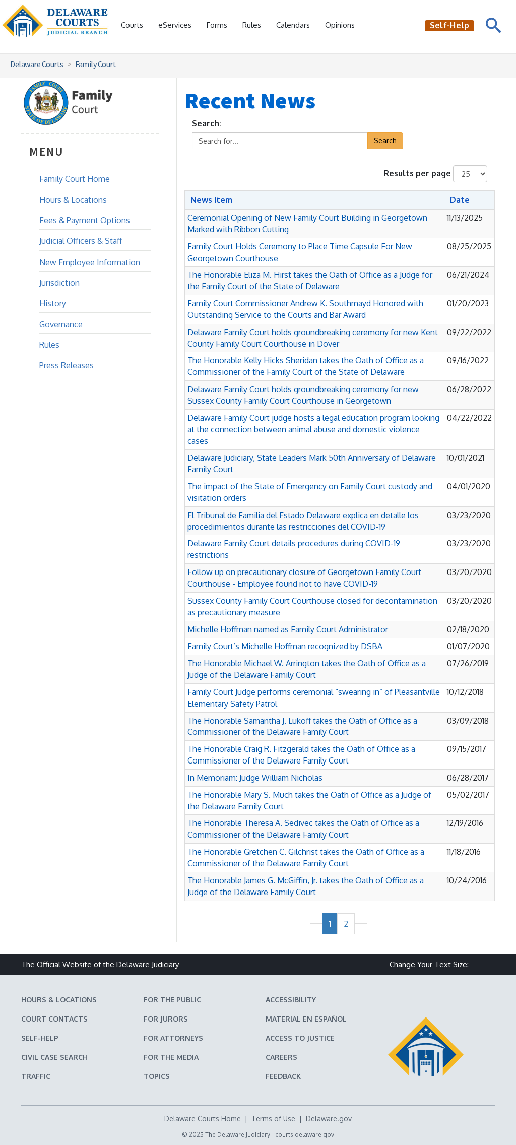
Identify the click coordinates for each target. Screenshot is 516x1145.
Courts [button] (132, 25)
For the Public (172, 999)
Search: (206, 123)
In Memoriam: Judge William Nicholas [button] (254, 778)
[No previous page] (316, 926)
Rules (251, 25)
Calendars (293, 25)
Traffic (35, 1076)
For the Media (171, 1057)
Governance (61, 324)
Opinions (340, 25)
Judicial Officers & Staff (80, 241)
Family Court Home (74, 179)
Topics (157, 1076)
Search (385, 140)
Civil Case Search (54, 1057)
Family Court (95, 64)
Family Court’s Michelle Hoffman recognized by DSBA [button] (284, 646)
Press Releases (66, 365)
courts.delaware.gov (304, 1134)
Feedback (283, 1076)
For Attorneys (173, 1038)
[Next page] (360, 926)
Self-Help (39, 1038)
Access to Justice (300, 1038)
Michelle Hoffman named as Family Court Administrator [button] (287, 629)
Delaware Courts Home (202, 1118)
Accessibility (291, 999)
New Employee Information (89, 262)
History (52, 303)
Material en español (306, 1018)
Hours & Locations (73, 200)
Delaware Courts (36, 64)
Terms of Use (273, 1118)
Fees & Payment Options (84, 220)
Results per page (417, 173)
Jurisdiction (59, 283)
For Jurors (166, 1018)
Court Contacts (54, 1018)
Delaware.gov (329, 1118)
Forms (217, 25)
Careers (281, 1057)
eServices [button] (174, 25)
